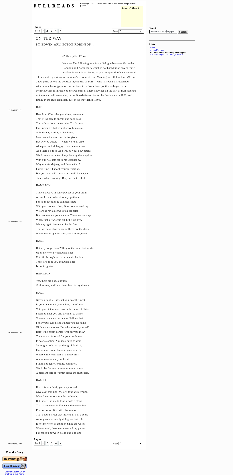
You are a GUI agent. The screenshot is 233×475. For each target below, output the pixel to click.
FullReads (55, 5)
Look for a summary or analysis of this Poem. (15, 473)
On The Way (49, 38)
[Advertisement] (49, 59)
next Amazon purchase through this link (166, 55)
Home (152, 47)
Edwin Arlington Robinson (66, 43)
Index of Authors (157, 50)
